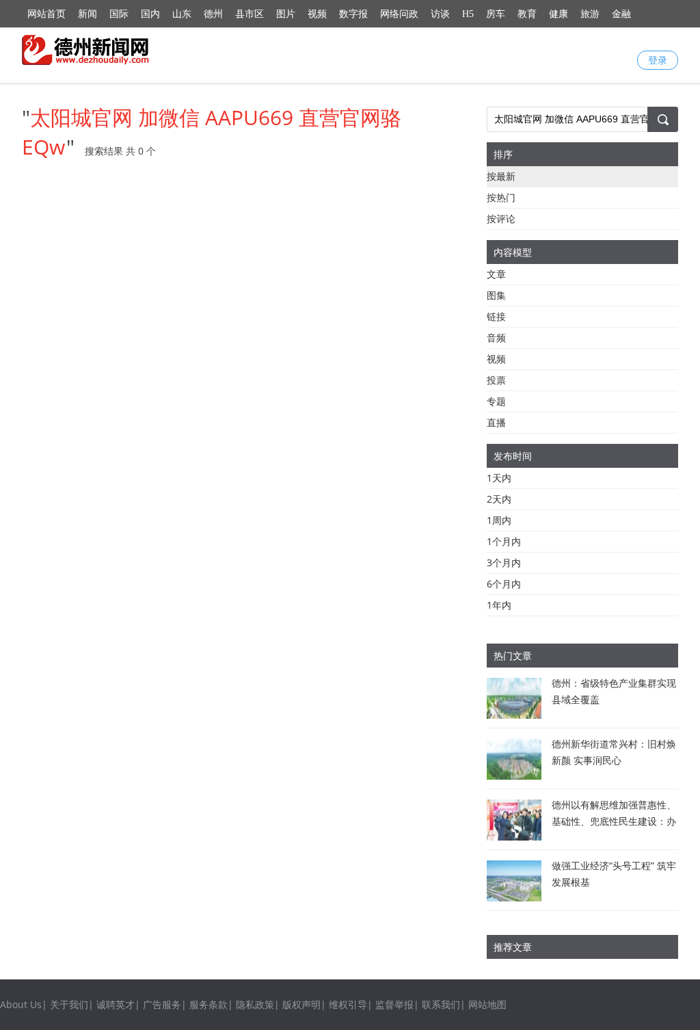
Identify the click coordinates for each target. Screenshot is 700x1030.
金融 (621, 14)
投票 (496, 379)
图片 (285, 14)
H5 (468, 14)
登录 (657, 59)
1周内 (499, 520)
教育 (527, 14)
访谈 (440, 14)
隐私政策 (255, 1004)
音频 (496, 337)
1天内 (499, 477)
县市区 (249, 14)
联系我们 (441, 1004)
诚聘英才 (115, 1004)
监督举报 (394, 1004)
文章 (496, 273)
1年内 (499, 604)
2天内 (499, 498)
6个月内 (504, 583)
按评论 (501, 218)
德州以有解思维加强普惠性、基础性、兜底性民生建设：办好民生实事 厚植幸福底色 (614, 821)
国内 (150, 14)
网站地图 (487, 1004)
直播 (496, 422)
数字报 (353, 14)
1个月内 (504, 541)
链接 (496, 316)
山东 (181, 14)
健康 (558, 14)
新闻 (87, 14)
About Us (21, 1004)
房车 (495, 14)
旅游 (590, 14)
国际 (119, 14)
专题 (496, 401)
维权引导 (348, 1004)
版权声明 (301, 1004)
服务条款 (208, 1004)
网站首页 (46, 14)
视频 (317, 14)
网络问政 (399, 14)
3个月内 (504, 562)
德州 (213, 14)
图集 (496, 295)
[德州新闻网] (87, 50)
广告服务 (162, 1004)
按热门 (501, 197)
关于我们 (69, 1004)
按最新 (501, 176)
